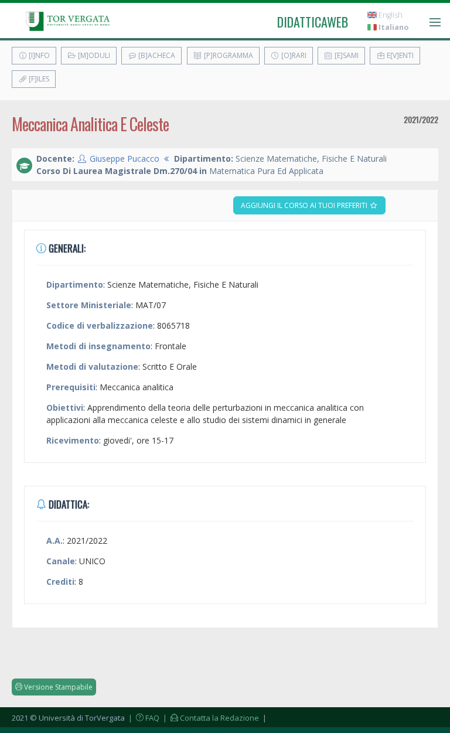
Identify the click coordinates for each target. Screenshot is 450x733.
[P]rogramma (227, 55)
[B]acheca (156, 55)
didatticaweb (312, 21)
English (390, 15)
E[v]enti (399, 55)
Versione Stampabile (57, 687)
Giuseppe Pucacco (124, 158)
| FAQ (143, 717)
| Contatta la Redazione (210, 717)
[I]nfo (38, 55)
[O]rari (292, 55)
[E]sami (346, 55)
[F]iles (38, 79)
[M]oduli (93, 55)
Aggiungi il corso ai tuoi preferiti (305, 205)
